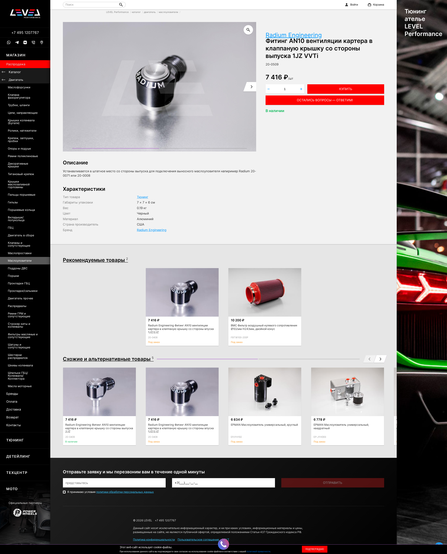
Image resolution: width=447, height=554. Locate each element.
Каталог (15, 72)
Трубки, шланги (19, 105)
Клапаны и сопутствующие (19, 244)
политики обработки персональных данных (125, 492)
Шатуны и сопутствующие (19, 346)
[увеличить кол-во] (301, 89)
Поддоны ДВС (18, 268)
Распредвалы (17, 306)
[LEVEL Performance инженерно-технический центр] (25, 13)
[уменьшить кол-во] (268, 89)
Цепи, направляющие (23, 113)
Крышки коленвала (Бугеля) (21, 122)
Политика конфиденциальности (154, 539)
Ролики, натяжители (22, 130)
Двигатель (16, 80)
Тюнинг (142, 197)
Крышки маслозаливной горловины (19, 184)
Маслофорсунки (19, 87)
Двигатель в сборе (21, 235)
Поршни (13, 276)
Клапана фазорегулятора (19, 96)
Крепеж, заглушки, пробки (21, 139)
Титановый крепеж (21, 174)
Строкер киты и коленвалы (19, 325)
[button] (115, 148)
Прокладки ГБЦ (19, 283)
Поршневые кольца (21, 210)
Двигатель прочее (20, 298)
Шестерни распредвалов (18, 356)
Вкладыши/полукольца (16, 219)
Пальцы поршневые (21, 194)
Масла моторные (20, 386)
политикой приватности (258, 551)
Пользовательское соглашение (198, 539)
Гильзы (13, 202)
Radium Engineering (294, 35)
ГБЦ (10, 227)
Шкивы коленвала (20, 365)
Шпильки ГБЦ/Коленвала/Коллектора (18, 375)
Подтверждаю (314, 549)
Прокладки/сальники (23, 291)
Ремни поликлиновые (23, 156)
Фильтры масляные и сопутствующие (23, 336)
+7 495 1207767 (25, 32)
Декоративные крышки (18, 165)
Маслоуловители (20, 260)
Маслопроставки (20, 253)
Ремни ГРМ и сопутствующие (19, 315)
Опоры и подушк (19, 148)
